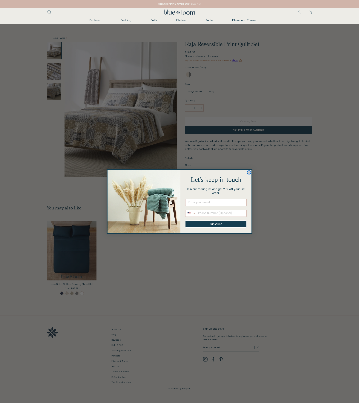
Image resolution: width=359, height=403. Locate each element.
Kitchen (181, 20)
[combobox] (190, 213)
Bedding (126, 20)
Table (209, 20)
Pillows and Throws (244, 20)
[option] (179, 4)
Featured (95, 20)
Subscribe (216, 224)
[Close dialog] (249, 172)
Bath (154, 20)
